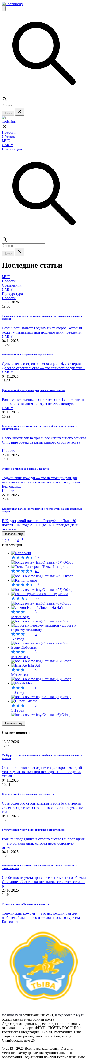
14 (17, 541)
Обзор (68, 562)
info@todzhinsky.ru (69, 1015)
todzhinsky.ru (12, 1015)
